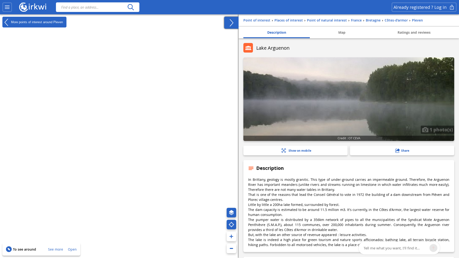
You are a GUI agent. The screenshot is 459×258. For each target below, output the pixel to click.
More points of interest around (36, 22)
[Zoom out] (231, 248)
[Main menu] (7, 7)
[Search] (131, 7)
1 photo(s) (440, 129)
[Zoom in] (231, 236)
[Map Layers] (231, 212)
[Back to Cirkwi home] (32, 7)
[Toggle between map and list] (231, 23)
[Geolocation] (231, 224)
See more (55, 249)
